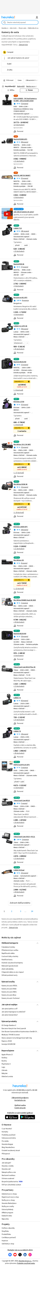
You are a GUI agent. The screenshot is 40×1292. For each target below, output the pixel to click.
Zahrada (4, 1070)
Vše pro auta (22, 28)
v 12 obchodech (19, 686)
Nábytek (4, 1073)
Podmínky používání (8, 1135)
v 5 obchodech (19, 788)
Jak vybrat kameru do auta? (24, 212)
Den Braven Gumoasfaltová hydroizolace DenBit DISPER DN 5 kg (20, 1032)
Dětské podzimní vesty (9, 975)
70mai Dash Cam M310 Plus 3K (24, 667)
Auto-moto (13, 28)
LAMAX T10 (18, 228)
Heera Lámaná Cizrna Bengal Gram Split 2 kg (17, 1038)
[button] (27, 343)
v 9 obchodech (19, 197)
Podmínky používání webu (26, 1263)
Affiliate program (7, 1212)
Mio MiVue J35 (19, 560)
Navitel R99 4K (19, 264)
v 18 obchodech (19, 622)
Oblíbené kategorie (10, 943)
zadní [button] (26, 245)
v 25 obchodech (19, 349)
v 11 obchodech (19, 161)
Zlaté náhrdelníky (8, 969)
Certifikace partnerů (9, 1237)
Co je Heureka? (7, 1129)
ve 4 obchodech (19, 125)
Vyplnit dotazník (20, 1108)
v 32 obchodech (19, 251)
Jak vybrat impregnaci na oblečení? (13, 1012)
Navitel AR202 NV (20, 362)
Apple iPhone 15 (7, 1054)
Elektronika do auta (34, 28)
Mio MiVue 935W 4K (20, 484)
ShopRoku (5, 1231)
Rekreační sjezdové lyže (10, 966)
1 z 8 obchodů (18, 390)
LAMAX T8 (17, 731)
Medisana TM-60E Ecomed (11, 1035)
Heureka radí (6, 1169)
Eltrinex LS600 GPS (20, 527)
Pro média (5, 1141)
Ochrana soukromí (8, 1178)
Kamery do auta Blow (9, 995)
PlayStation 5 (6, 1064)
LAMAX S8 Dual (19, 870)
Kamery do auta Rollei (9, 989)
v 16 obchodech (19, 822)
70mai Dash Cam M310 (22, 800)
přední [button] (17, 245)
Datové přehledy (7, 1209)
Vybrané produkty (9, 1021)
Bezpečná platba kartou (10, 1181)
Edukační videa (7, 1216)
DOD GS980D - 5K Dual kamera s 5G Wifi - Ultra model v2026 (25, 99)
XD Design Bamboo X (9, 1025)
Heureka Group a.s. (25, 1261)
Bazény (4, 1061)
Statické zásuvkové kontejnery (12, 963)
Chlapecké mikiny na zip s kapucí (13, 972)
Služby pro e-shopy (8, 1200)
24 (32, 911)
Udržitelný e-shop (8, 1244)
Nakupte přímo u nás (9, 1172)
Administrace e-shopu (9, 1194)
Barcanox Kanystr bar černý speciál (14, 1028)
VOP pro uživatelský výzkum (11, 1185)
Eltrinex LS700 (19, 402)
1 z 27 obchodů (19, 473)
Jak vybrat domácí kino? (10, 1015)
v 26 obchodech (19, 753)
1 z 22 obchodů (19, 589)
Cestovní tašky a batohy (10, 956)
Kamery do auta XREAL (9, 986)
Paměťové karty (7, 959)
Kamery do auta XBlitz (9, 992)
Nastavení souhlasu (8, 1175)
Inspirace (5, 1241)
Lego (3, 1067)
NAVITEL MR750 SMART (22, 175)
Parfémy (4, 1058)
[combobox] (20, 22)
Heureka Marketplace (9, 1203)
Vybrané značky (8, 981)
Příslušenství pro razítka (10, 950)
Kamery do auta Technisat (11, 998)
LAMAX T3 (17, 698)
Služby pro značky (8, 1206)
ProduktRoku (6, 1234)
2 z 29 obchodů (19, 513)
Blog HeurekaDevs (8, 1147)
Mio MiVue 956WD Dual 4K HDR (25, 600)
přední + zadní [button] (19, 782)
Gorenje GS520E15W (8, 1044)
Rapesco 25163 (7, 1041)
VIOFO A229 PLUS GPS (22, 765)
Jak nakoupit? (6, 1163)
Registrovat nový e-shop (10, 1197)
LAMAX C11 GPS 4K (20, 326)
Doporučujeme (8, 1050)
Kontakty (5, 1132)
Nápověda (5, 1219)
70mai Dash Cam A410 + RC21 (24, 837)
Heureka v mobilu (8, 1166)
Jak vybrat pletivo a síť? (10, 1009)
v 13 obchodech (19, 858)
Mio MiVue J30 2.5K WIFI (22, 444)
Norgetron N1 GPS (20, 297)
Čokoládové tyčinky (8, 947)
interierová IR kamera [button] (19, 343)
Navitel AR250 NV (20, 633)
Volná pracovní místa (9, 1138)
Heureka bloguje (7, 1144)
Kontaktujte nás (20, 1100)
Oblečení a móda (7, 1076)
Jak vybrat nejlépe (9, 1004)
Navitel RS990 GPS (20, 139)
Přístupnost (6, 1154)
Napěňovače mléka (8, 953)
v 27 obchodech (19, 720)
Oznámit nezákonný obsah (11, 1150)
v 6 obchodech (19, 314)
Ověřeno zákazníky (8, 1228)
